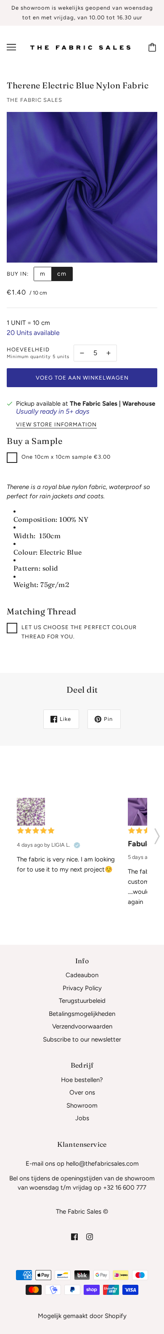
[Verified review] (77, 845)
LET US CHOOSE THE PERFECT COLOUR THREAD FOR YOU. (79, 632)
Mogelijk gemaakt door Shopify (82, 1316)
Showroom (82, 1105)
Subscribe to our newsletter (82, 1039)
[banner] (80, 47)
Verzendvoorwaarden (82, 1026)
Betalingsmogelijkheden (82, 1014)
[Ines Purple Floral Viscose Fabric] (31, 812)
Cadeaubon (82, 975)
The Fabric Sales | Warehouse (112, 403)
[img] (74, 1236)
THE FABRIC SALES (34, 100)
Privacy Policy (82, 988)
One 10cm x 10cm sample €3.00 (66, 457)
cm (61, 273)
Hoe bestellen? (82, 1080)
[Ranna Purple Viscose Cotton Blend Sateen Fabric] (142, 812)
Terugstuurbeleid (82, 1000)
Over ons (82, 1092)
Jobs (82, 1118)
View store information (56, 425)
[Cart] (153, 47)
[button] (157, 833)
